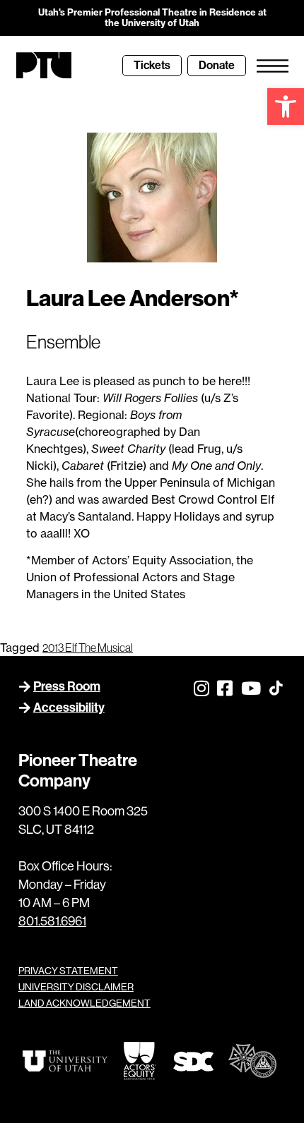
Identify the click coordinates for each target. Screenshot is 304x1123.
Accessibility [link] (69, 707)
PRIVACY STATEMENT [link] (68, 970)
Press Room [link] (66, 686)
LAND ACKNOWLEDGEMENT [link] (84, 1003)
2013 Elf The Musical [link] (87, 648)
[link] (285, 106)
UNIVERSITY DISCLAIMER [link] (76, 987)
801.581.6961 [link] (52, 921)
